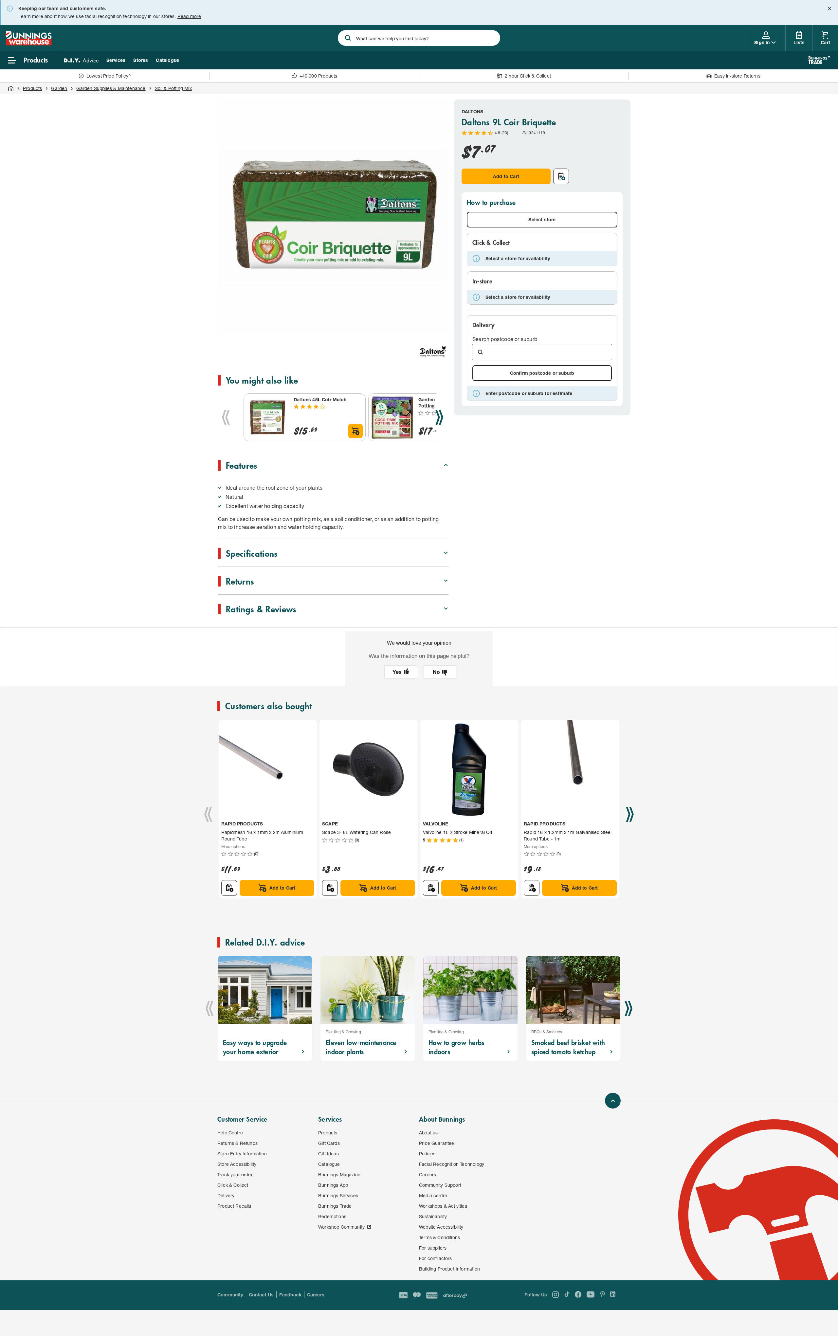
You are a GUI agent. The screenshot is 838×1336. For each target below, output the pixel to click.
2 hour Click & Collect (528, 76)
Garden (59, 88)
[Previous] (226, 417)
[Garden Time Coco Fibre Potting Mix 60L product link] (392, 417)
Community (230, 1294)
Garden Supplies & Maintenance (110, 88)
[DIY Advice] (81, 60)
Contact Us (261, 1294)
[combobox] (419, 38)
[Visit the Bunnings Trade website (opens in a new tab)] (819, 60)
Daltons (472, 111)
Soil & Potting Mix (173, 88)
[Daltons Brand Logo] (433, 351)
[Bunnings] (28, 43)
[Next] (439, 417)
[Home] (11, 88)
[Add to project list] (561, 176)
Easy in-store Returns (737, 76)
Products (32, 88)
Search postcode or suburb (504, 339)
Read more (189, 16)
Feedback (290, 1294)
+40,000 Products (318, 76)
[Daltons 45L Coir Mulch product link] (267, 417)
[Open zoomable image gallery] (440, 324)
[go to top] (613, 1101)
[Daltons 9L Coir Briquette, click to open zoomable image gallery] (334, 216)
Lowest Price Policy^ (108, 76)
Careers (315, 1294)
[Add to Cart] (355, 431)
